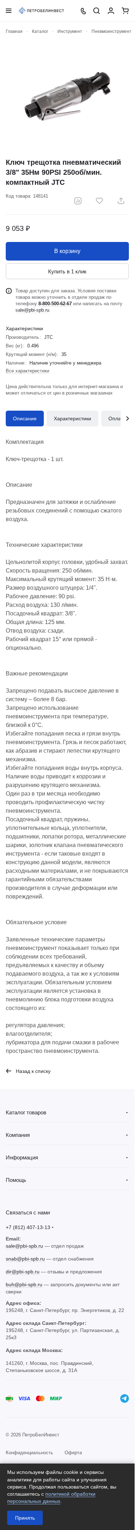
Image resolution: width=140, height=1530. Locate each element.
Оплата (117, 418)
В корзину (67, 251)
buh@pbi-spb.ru (24, 1284)
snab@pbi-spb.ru (25, 1259)
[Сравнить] (78, 201)
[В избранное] (99, 201)
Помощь (16, 1180)
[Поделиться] (121, 201)
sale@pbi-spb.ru (32, 310)
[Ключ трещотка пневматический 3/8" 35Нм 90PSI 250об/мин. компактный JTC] (67, 96)
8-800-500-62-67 (55, 303)
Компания (18, 1135)
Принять (25, 1518)
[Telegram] (124, 1398)
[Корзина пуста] (125, 10)
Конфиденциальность (29, 1452)
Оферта (73, 1452)
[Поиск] (96, 10)
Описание (25, 418)
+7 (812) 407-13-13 (28, 1227)
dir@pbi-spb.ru (22, 1271)
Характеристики (72, 418)
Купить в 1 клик (67, 271)
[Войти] (111, 10)
